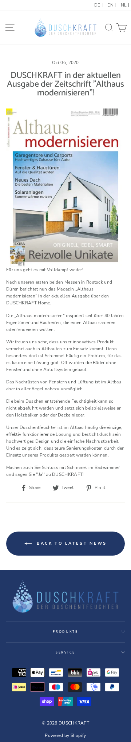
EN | (111, 5)
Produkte (65, 631)
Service (65, 652)
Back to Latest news (71, 543)
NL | (125, 5)
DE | (98, 5)
